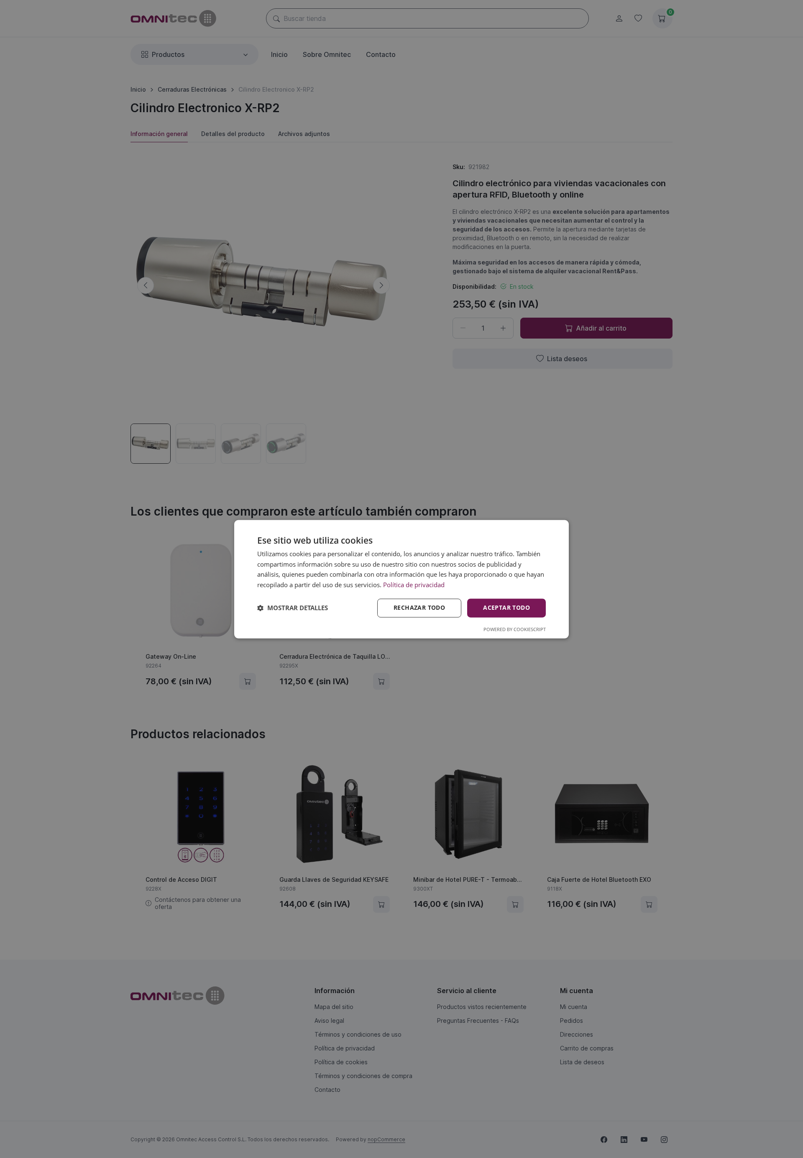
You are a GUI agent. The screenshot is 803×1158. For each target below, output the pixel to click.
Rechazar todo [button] (419, 607)
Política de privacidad (414, 585)
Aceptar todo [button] (506, 607)
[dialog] (401, 579)
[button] (292, 608)
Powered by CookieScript (514, 629)
